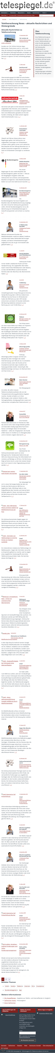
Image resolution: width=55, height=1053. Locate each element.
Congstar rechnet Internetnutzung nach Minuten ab (25, 350)
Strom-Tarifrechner (10, 1003)
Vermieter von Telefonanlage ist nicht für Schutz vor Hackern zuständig (25, 542)
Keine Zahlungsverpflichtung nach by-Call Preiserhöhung (25, 801)
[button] (3, 1050)
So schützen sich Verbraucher (23, 257)
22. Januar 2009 (22, 912)
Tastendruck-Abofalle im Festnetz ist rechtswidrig (25, 70)
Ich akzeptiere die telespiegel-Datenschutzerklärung (27, 1036)
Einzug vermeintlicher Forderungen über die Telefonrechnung (25, 766)
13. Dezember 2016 (23, 441)
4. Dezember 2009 (23, 852)
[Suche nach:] (46, 15)
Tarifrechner (11, 1045)
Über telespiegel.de (48, 1045)
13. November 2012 (23, 564)
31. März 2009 (22, 884)
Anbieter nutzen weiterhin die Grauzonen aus (23, 133)
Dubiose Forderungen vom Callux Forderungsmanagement (25, 952)
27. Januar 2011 (22, 725)
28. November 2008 (23, 944)
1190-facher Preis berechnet (24, 858)
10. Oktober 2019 (23, 187)
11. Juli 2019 (21, 250)
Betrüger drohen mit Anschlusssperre (25, 319)
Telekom (19, 986)
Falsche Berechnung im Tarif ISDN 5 (24, 831)
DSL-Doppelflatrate (10, 998)
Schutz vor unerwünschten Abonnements (23, 604)
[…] (5, 58)
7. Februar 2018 (22, 343)
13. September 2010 (23, 794)
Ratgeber (19, 1045)
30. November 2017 (23, 377)
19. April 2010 (22, 824)
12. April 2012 (22, 660)
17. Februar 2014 (22, 505)
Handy (13, 986)
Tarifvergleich (4, 12)
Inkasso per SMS (23, 445)
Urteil (6, 986)
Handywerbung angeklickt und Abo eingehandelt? (24, 102)
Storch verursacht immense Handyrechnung (24, 286)
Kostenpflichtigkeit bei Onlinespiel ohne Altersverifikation (25, 667)
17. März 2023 (22, 64)
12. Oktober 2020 (23, 126)
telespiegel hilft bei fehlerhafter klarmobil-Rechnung (24, 892)
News (25, 1045)
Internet (26, 986)
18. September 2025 (23, 35)
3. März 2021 (22, 95)
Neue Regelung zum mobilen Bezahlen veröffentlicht (24, 194)
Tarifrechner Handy (10, 1000)
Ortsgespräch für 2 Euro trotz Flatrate (24, 416)
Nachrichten (13, 12)
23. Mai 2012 (13, 633)
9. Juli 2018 (21, 280)
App (20, 990)
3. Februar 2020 (22, 158)
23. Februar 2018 (22, 314)
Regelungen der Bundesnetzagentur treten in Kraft (24, 165)
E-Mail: (21, 1030)
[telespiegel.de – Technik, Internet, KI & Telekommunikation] (27, 5)
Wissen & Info (21, 12)
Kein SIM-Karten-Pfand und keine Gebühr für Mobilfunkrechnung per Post (24, 513)
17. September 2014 (23, 471)
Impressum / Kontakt (35, 1045)
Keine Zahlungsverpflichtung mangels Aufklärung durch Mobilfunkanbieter (25, 705)
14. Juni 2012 (22, 596)
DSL (33, 986)
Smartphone (40, 986)
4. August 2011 (22, 697)
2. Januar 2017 (22, 411)
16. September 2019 (23, 222)
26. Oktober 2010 (23, 758)
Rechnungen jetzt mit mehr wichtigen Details (25, 383)
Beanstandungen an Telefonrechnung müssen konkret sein (25, 570)
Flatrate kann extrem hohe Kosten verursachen (25, 477)
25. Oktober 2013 (23, 535)
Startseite (3, 1045)
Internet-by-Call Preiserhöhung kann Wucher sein (24, 919)
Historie (29, 12)
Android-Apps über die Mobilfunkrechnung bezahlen (12, 638)
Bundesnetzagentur (11, 990)
